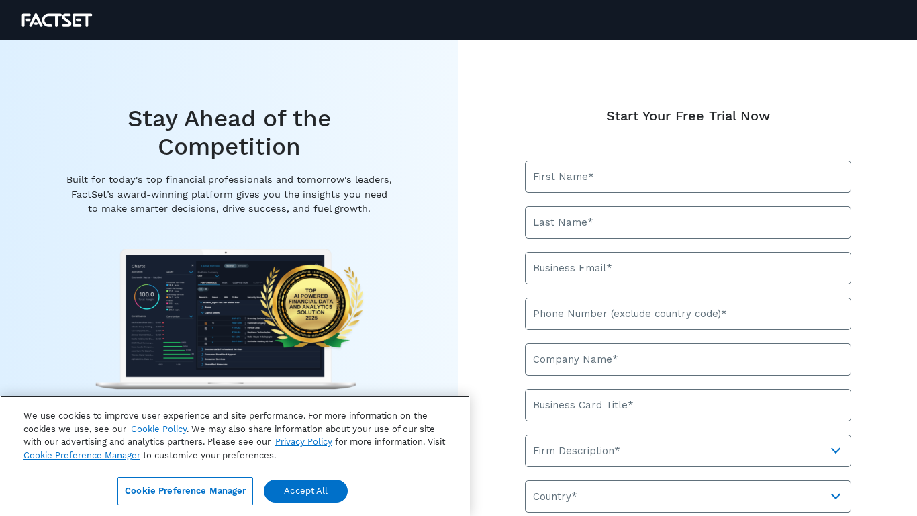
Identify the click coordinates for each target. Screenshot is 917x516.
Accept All (306, 491)
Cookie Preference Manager (185, 491)
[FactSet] (57, 20)
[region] (235, 456)
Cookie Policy (159, 429)
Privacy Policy (303, 442)
